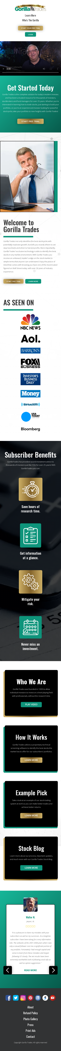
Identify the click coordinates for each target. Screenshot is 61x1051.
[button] (7, 970)
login (30, 34)
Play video (31, 704)
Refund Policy (30, 1013)
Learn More (30, 15)
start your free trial (30, 28)
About (30, 1007)
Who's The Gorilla (30, 20)
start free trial (30, 121)
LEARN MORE (31, 760)
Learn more (33, 281)
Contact (30, 1036)
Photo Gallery (30, 1019)
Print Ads (30, 1030)
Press (30, 1024)
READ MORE (30, 959)
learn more (31, 815)
